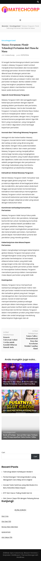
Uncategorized (9, 40)
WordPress (20, 557)
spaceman (6, 532)
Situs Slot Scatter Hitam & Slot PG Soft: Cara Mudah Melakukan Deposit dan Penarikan (20, 383)
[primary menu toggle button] (21, 20)
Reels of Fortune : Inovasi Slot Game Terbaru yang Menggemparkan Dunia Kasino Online (20, 436)
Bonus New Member (10, 527)
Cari (3, 452)
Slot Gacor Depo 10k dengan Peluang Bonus (19, 410)
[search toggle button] (38, 2)
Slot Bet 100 (6, 521)
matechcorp (10, 55)
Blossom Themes (21, 555)
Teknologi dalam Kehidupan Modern (18, 472)
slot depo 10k (7, 537)
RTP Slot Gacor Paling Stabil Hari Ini (17, 493)
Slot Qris (5, 516)
